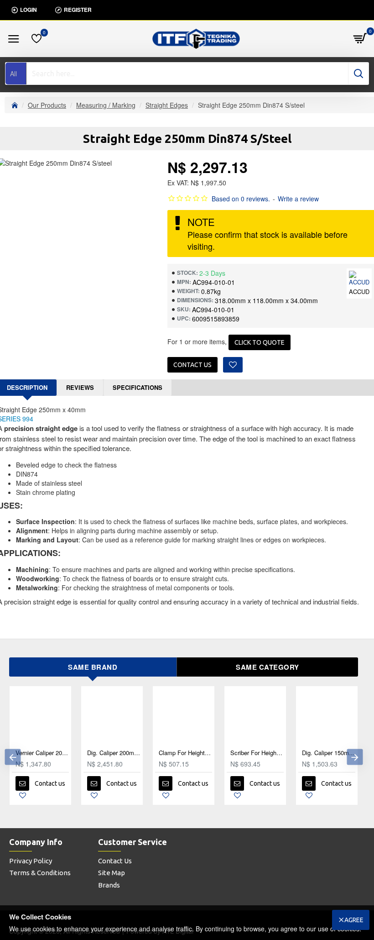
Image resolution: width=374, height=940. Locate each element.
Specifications (137, 387)
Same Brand (92, 667)
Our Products (47, 105)
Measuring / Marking (105, 105)
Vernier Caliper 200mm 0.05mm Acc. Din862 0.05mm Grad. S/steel (42, 753)
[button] (13, 757)
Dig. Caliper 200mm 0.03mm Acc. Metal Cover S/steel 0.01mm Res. (113, 753)
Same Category (267, 667)
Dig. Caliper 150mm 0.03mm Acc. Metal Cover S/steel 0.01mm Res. (328, 753)
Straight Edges (166, 105)
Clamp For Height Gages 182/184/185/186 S (185, 753)
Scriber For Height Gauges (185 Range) (257, 753)
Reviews (80, 387)
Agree (354, 920)
